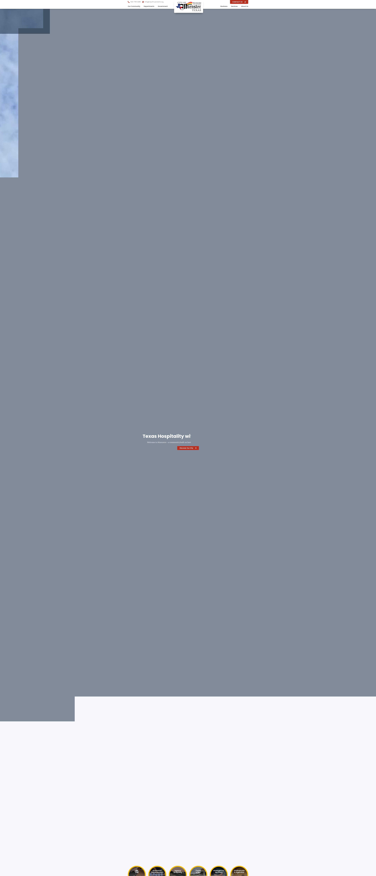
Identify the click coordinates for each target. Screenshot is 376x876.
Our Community (134, 6)
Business (224, 6)
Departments (149, 6)
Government (163, 6)
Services (234, 6)
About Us (244, 6)
